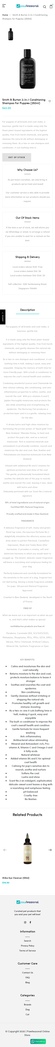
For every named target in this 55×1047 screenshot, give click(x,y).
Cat (27, 1014)
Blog (27, 982)
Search (27, 940)
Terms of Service (27, 950)
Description (27, 310)
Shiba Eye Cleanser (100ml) (15, 878)
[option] (10, 34)
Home (5, 14)
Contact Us (27, 972)
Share (3, 318)
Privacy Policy (27, 945)
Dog (28, 1009)
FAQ (28, 977)
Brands (27, 1004)
